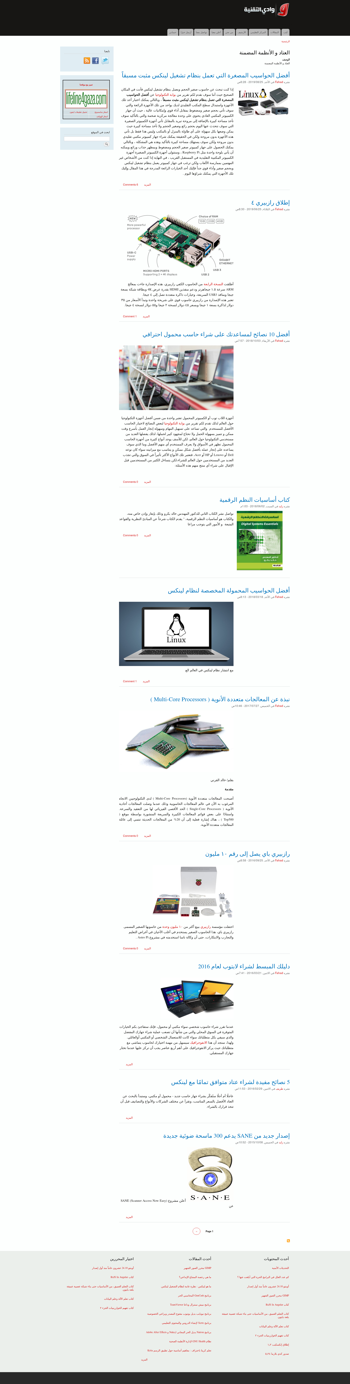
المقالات (275, 32)
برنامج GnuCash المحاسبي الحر (194, 1295)
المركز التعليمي (258, 32)
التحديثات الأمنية (280, 1268)
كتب (285, 32)
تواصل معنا (201, 32)
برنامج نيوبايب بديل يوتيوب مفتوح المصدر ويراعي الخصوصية (179, 1313)
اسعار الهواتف (102, 116)
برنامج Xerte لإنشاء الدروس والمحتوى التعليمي (186, 1323)
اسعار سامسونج (101, 112)
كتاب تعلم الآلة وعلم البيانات (274, 1326)
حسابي (172, 32)
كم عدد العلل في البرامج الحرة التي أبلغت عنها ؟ (263, 1277)
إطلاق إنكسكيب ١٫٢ (278, 1344)
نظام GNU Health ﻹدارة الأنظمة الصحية (190, 1341)
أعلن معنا (216, 32)
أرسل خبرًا (186, 32)
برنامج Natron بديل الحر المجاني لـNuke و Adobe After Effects (178, 1332)
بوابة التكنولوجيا (165, 94)
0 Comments (130, 482)
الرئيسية (285, 41)
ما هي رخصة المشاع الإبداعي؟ (195, 1277)
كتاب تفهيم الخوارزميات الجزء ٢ (272, 1335)
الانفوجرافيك (198, 1042)
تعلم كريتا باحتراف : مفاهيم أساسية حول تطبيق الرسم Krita (179, 1350)
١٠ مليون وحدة (173, 926)
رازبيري (206, 926)
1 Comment (130, 316)
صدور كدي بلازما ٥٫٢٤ (277, 1353)
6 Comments (130, 184)
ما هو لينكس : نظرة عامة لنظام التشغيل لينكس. (186, 1286)
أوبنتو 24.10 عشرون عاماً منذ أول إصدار (268, 1286)
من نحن (229, 32)
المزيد (147, 184)
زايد (281, 506)
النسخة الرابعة (213, 284)
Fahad (279, 82)
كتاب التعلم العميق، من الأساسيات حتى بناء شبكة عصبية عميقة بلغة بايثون (255, 1315)
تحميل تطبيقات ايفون (78, 112)
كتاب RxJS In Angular (277, 1304)
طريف (279, 1088)
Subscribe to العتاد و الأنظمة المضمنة (288, 1241)
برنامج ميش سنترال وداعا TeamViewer (190, 1304)
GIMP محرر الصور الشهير (275, 1295)
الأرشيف (242, 32)
